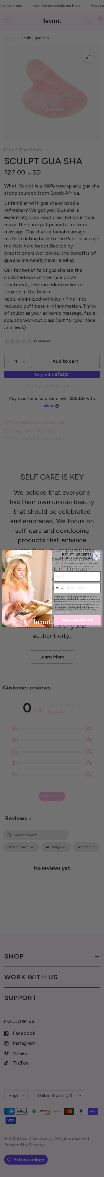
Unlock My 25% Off (77, 620)
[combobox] (59, 588)
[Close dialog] (96, 556)
